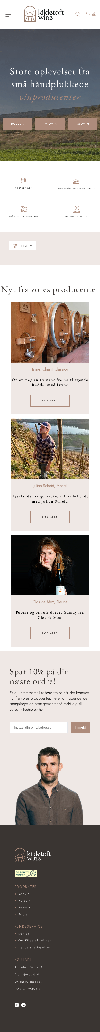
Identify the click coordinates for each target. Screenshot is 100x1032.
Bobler (17, 124)
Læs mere (50, 400)
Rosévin (24, 907)
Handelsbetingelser (34, 947)
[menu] (8, 14)
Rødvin (82, 124)
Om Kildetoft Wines (34, 940)
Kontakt (24, 934)
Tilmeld (80, 727)
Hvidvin (50, 124)
